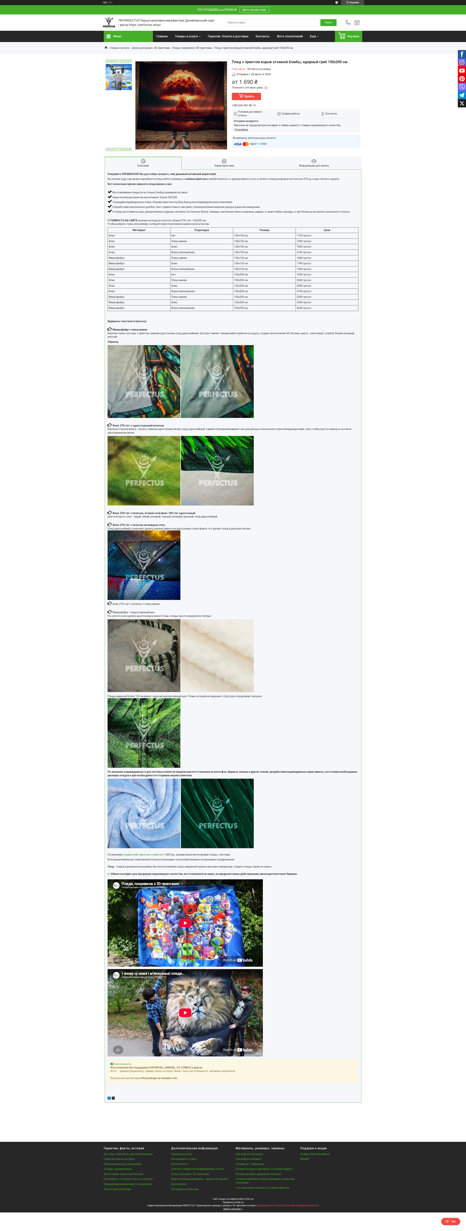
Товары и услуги (186, 36)
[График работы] (357, 22)
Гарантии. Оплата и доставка (228, 36)
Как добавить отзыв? (184, 1158)
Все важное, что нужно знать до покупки (128, 1178)
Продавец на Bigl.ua (233, 1202)
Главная (162, 36)
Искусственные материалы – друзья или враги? (199, 1178)
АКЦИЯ (304, 1158)
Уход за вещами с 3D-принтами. (190, 1174)
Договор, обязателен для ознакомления (128, 1154)
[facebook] (109, 1098)
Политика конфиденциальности (302, 1205)
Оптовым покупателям (184, 1189)
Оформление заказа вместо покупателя (128, 1184)
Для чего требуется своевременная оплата (197, 1168)
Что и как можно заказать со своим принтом (262, 1187)
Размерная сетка (181, 1154)
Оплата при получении (117, 1189)
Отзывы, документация (118, 1168)
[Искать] (328, 22)
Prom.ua (249, 1199)
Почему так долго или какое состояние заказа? (264, 1168)
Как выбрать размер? (249, 1158)
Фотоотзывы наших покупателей (123, 1174)
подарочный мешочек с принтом (143, 854)
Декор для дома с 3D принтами (151, 47)
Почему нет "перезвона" (250, 1164)
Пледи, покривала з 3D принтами (192, 47)
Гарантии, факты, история (119, 1158)
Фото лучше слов (254, 9)
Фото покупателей (290, 36)
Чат (453, 1221)
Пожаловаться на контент (270, 1205)
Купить (249, 96)
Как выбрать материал (249, 1154)
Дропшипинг (179, 1184)
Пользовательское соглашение (122, 1164)
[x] (113, 1098)
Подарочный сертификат (315, 1154)
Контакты (263, 36)
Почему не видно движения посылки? (258, 1174)
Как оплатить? (180, 1164)
